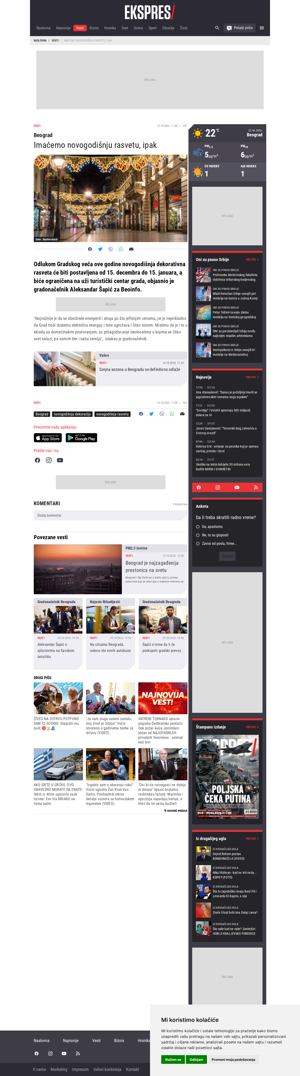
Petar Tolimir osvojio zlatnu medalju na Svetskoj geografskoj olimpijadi (227, 312)
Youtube (60, 460)
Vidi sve (251, 259)
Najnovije (63, 28)
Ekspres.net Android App (81, 437)
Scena (138, 28)
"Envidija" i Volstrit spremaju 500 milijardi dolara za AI (227, 410)
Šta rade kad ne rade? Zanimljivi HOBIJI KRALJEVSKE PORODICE (227, 928)
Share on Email (131, 249)
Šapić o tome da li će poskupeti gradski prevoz (163, 634)
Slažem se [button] (173, 1059)
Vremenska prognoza (227, 133)
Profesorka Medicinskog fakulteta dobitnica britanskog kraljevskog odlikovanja (227, 274)
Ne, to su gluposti (215, 535)
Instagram (48, 460)
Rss (256, 487)
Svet (125, 28)
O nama (39, 1069)
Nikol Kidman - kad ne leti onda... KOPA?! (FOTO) (227, 872)
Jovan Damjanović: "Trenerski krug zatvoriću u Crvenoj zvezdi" (227, 428)
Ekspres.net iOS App (48, 437)
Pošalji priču (243, 28)
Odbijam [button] (196, 1059)
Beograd (42, 414)
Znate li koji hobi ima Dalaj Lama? (227, 910)
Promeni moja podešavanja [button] (233, 1059)
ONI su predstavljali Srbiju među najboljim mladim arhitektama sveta (227, 331)
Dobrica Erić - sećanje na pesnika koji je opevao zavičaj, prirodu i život (227, 446)
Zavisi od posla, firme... (219, 543)
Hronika (110, 28)
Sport (153, 28)
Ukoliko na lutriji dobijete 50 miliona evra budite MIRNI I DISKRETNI (227, 464)
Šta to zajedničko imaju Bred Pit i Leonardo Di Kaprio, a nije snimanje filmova (227, 891)
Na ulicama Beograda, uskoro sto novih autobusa (110, 634)
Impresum (80, 1069)
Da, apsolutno (212, 526)
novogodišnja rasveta (112, 414)
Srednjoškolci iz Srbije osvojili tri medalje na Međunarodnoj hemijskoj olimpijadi (227, 349)
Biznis (94, 28)
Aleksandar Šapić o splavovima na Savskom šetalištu (58, 634)
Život (184, 28)
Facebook (37, 460)
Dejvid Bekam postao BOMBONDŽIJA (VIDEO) (227, 853)
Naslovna (44, 28)
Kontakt (132, 1069)
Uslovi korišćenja (107, 1069)
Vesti (80, 28)
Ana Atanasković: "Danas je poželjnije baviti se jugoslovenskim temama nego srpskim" (227, 392)
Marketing (59, 1069)
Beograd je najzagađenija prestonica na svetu (111, 569)
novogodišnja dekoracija (72, 414)
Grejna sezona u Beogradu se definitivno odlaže (111, 368)
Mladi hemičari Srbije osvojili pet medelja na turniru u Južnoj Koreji (227, 293)
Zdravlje (168, 28)
